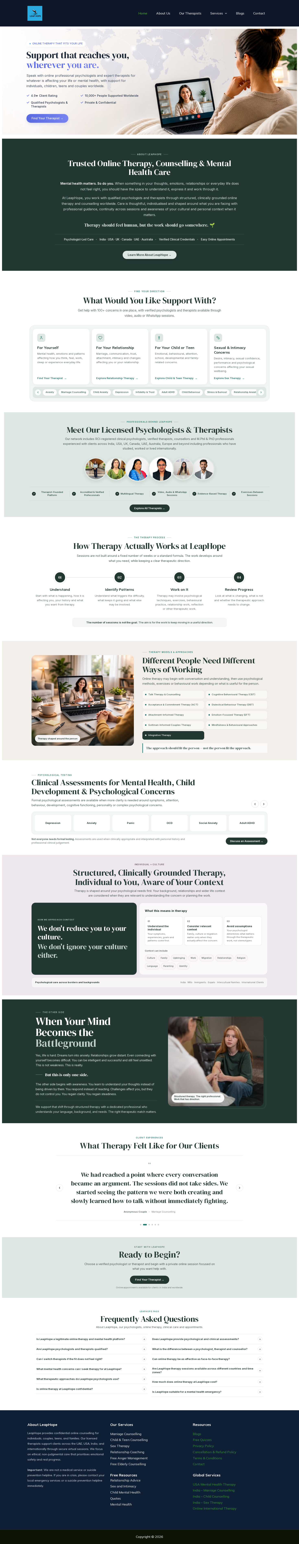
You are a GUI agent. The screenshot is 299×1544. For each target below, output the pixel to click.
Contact (259, 13)
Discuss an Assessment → (246, 841)
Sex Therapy (120, 1446)
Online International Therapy (215, 1508)
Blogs (240, 13)
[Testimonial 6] (158, 1224)
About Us (163, 13)
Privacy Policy (203, 1446)
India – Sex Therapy (208, 1502)
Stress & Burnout (217, 392)
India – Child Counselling (211, 1496)
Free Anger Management (129, 1458)
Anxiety (50, 392)
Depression (122, 392)
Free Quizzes (202, 1440)
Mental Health (121, 1504)
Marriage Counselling (73, 392)
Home (142, 13)
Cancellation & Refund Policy (214, 1452)
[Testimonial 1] (140, 1224)
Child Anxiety (100, 392)
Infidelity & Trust (145, 392)
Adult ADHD (168, 392)
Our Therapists (190, 13)
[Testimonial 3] (148, 1224)
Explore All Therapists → (149, 508)
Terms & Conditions (207, 1458)
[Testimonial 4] (152, 1224)
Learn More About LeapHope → (149, 255)
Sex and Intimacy (123, 1486)
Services (216, 13)
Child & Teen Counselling (129, 1440)
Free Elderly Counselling (128, 1464)
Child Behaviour (191, 392)
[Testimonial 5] (155, 1224)
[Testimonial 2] (143, 1224)
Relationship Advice (125, 1480)
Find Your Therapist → (47, 118)
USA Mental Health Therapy (214, 1484)
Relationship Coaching (127, 1452)
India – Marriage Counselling (214, 1490)
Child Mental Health (125, 1492)
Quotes (115, 1498)
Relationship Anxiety (246, 392)
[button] (225, 13)
